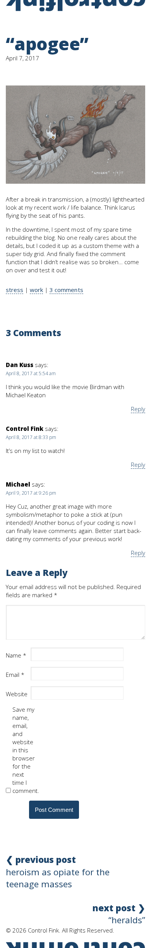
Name (16, 655)
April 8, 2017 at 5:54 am (31, 373)
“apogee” (47, 43)
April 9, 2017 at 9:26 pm (31, 493)
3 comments (66, 290)
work (36, 290)
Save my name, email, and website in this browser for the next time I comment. (24, 749)
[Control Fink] (75, 6)
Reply (138, 409)
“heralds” (119, 914)
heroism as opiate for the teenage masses (58, 872)
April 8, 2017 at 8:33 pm (31, 437)
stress (14, 290)
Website (16, 694)
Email (15, 674)
